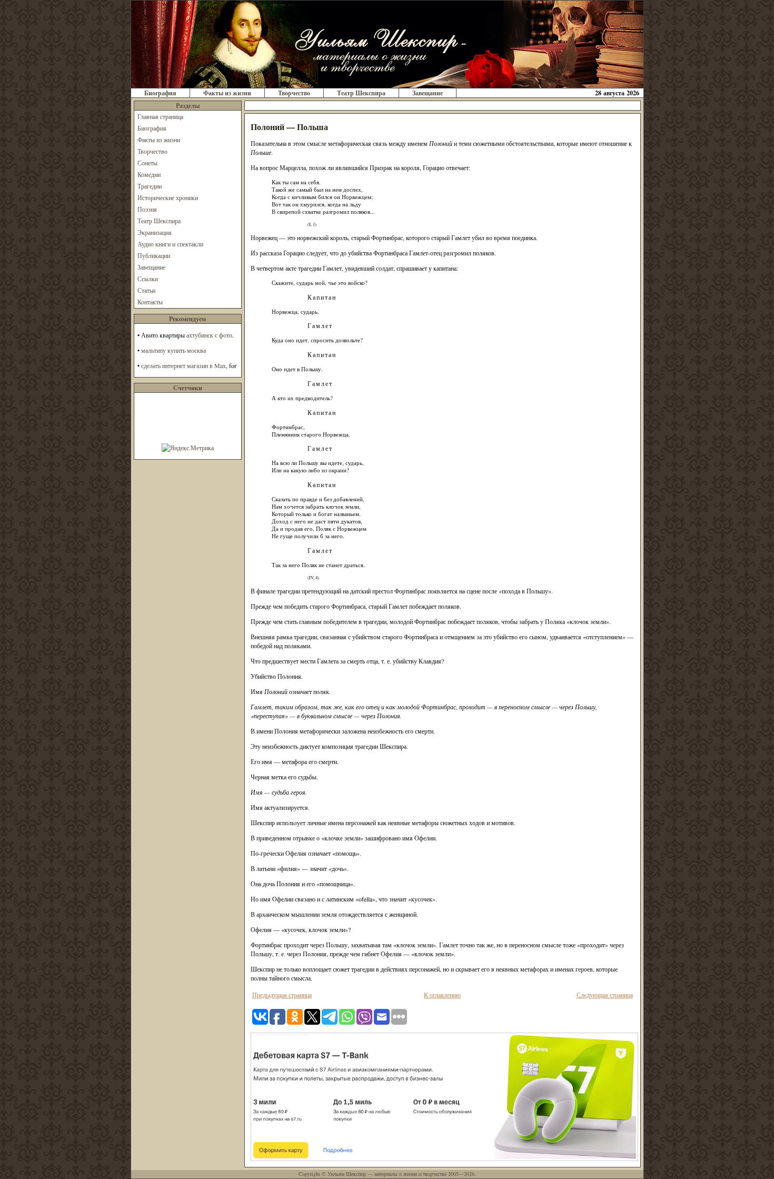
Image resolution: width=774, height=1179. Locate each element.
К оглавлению (442, 994)
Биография (160, 92)
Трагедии (149, 186)
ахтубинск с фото (209, 335)
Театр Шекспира (361, 92)
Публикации (153, 255)
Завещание (427, 92)
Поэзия (147, 209)
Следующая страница (605, 994)
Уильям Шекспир (347, 1173)
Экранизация (154, 232)
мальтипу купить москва (173, 350)
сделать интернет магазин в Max (183, 365)
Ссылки (147, 278)
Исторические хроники (167, 197)
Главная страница (160, 116)
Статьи (146, 290)
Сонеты (147, 162)
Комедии (149, 174)
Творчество (294, 92)
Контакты (150, 302)
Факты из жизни (227, 92)
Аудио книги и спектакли (170, 244)
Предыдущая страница (282, 994)
